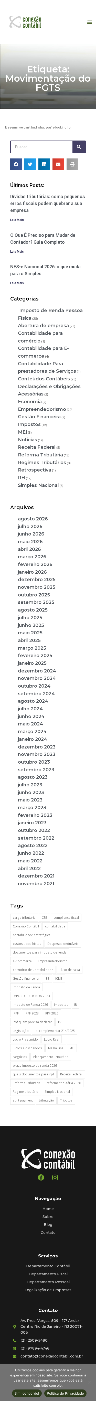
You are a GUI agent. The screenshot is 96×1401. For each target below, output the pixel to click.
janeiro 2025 (32, 663)
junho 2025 (31, 625)
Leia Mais (17, 220)
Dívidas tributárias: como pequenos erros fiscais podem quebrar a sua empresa (47, 203)
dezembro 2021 (36, 876)
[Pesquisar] (78, 147)
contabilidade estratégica (31, 935)
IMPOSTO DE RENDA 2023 (31, 996)
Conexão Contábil (26, 926)
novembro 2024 (37, 678)
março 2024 (32, 731)
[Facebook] (41, 1177)
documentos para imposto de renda (40, 952)
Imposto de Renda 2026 (30, 1004)
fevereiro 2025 (35, 655)
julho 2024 (30, 709)
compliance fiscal (66, 917)
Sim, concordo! (27, 1393)
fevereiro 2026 (35, 564)
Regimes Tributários (42, 462)
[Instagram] (55, 1177)
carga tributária (24, 917)
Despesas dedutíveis (63, 944)
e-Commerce (22, 961)
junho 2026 (31, 534)
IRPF (16, 1013)
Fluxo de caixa (69, 970)
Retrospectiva (34, 470)
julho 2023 (30, 785)
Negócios (20, 1057)
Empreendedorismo (42, 409)
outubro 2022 (34, 830)
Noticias (27, 440)
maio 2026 (30, 541)
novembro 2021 (36, 883)
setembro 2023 (36, 770)
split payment (23, 1100)
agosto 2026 (33, 519)
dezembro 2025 (37, 579)
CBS (45, 917)
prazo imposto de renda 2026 (35, 1065)
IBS (47, 978)
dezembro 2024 (37, 671)
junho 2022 (31, 853)
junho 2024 (31, 716)
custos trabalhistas (27, 944)
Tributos (66, 1100)
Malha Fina (55, 1048)
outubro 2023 (34, 762)
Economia (30, 401)
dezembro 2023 (37, 747)
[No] (89, 1382)
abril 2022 (29, 868)
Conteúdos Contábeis (44, 379)
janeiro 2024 (32, 739)
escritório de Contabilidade (33, 970)
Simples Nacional (38, 485)
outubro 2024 (34, 686)
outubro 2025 (34, 595)
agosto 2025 (33, 610)
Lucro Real (51, 1039)
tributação (46, 1100)
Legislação (21, 1031)
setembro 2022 (36, 838)
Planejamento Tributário (51, 1057)
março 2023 (32, 807)
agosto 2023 (33, 777)
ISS (60, 1022)
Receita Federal (37, 447)
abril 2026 (29, 549)
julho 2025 (30, 618)
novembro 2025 (36, 587)
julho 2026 (30, 526)
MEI (22, 432)
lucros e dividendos (27, 1048)
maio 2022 (30, 861)
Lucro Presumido (25, 1039)
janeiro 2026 (32, 572)
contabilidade (55, 926)
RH (21, 477)
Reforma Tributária (40, 455)
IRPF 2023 (32, 1013)
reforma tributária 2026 (64, 1083)
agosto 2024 (33, 701)
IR (75, 1004)
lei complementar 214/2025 (55, 1031)
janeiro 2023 (32, 823)
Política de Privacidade (65, 1393)
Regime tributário (25, 1091)
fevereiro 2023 (35, 815)
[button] (89, 22)
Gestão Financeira (39, 417)
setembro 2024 (36, 694)
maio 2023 (30, 800)
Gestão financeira (26, 978)
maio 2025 (30, 633)
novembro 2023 (36, 754)
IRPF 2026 (51, 1013)
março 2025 (32, 648)
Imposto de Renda (26, 987)
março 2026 (32, 557)
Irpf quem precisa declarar (32, 1022)
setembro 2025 (36, 602)
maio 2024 (30, 724)
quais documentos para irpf (33, 1074)
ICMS (58, 978)
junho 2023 (31, 792)
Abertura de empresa (43, 325)
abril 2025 (29, 640)
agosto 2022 (33, 845)
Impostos (29, 424)
